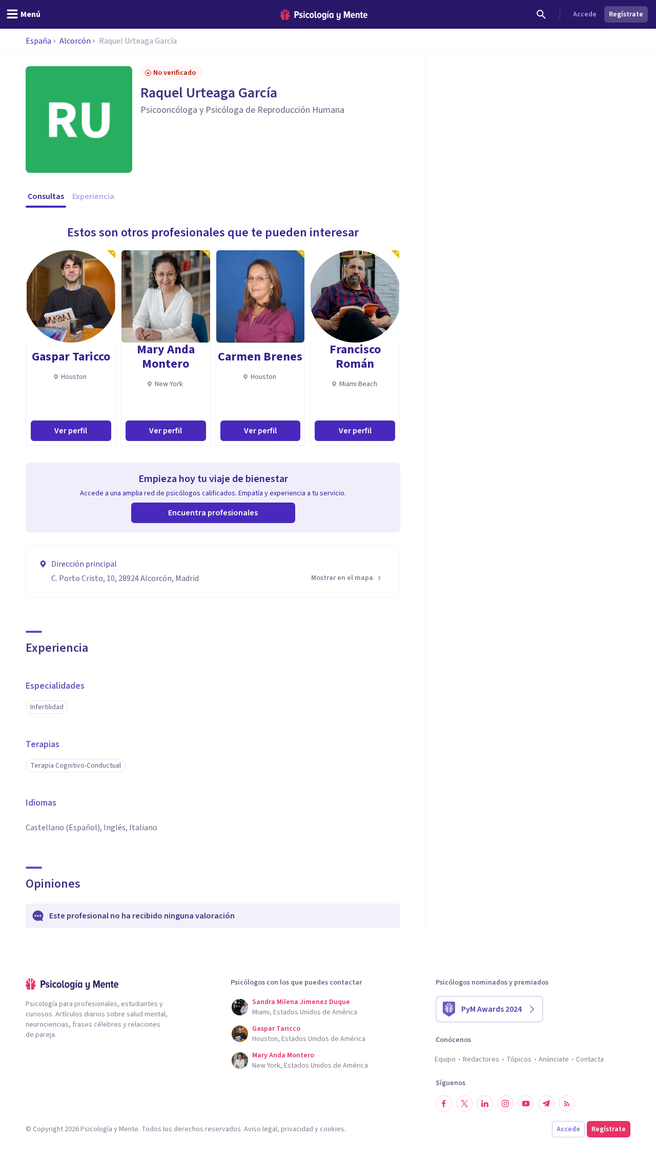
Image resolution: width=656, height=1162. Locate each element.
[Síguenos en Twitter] (464, 1103)
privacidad (297, 1129)
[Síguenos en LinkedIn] (485, 1103)
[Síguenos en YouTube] (526, 1103)
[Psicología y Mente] (323, 14)
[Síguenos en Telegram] (546, 1103)
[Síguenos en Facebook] (444, 1103)
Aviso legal (260, 1129)
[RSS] (567, 1103)
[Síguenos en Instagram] (505, 1103)
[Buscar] (541, 14)
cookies (332, 1129)
